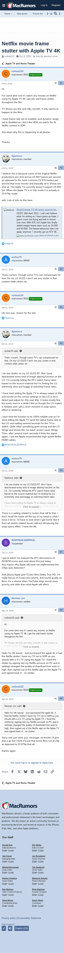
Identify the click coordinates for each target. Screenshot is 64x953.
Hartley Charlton (9, 878)
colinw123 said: (12, 617)
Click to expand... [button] (32, 507)
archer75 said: (11, 351)
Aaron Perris (37, 900)
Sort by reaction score (47, 56)
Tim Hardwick (38, 867)
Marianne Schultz (40, 878)
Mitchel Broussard (10, 867)
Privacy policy (9, 918)
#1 (61, 83)
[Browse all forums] (51, 13)
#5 (61, 343)
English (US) (21, 928)
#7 (61, 552)
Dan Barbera (7, 889)
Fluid (4, 924)
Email (4, 850)
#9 (61, 698)
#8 (61, 610)
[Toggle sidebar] (60, 13)
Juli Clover (7, 856)
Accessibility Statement (29, 918)
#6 (61, 470)
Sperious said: (11, 478)
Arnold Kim (7, 845)
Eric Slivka (36, 845)
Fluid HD (10, 924)
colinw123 (9, 56)
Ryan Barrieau (38, 889)
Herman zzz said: (13, 706)
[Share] (55, 83)
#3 (61, 269)
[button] (4, 5)
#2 (61, 168)
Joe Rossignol (38, 856)
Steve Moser (7, 900)
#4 (61, 307)
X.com (11, 850)
